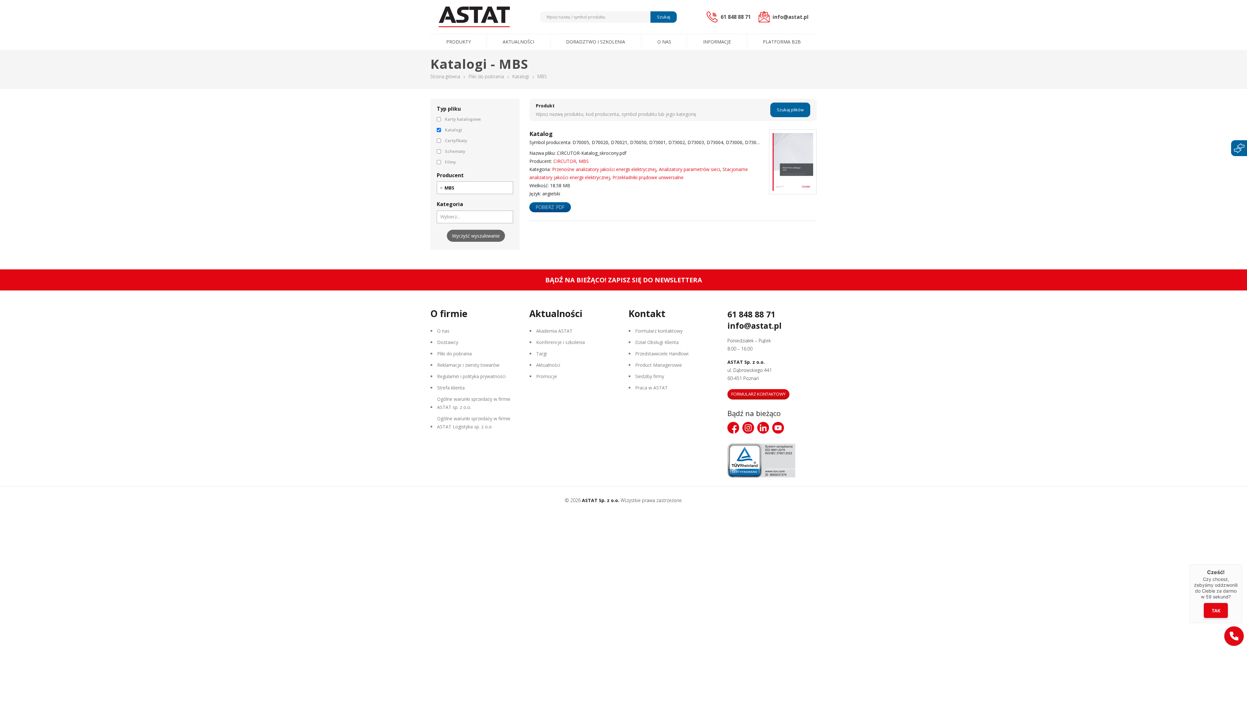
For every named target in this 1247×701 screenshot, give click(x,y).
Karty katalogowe (463, 119)
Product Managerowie (658, 365)
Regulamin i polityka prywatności (471, 376)
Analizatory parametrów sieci (689, 169)
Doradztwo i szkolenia (595, 42)
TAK (1216, 610)
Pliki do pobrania (486, 76)
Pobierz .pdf (550, 207)
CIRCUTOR (564, 161)
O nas (664, 42)
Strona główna (445, 76)
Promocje (546, 376)
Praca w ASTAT (651, 388)
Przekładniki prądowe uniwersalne (648, 177)
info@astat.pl (754, 325)
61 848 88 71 (751, 314)
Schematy (455, 151)
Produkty (458, 42)
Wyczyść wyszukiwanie (476, 236)
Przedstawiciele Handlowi (661, 353)
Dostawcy (447, 342)
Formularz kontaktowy (659, 331)
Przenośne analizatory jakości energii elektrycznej (604, 169)
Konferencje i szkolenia (560, 342)
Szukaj (663, 17)
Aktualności (518, 42)
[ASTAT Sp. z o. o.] (474, 17)
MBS (584, 161)
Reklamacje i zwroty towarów (468, 365)
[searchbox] (459, 187)
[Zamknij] (1242, 564)
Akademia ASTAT (554, 331)
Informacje (717, 42)
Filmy (450, 162)
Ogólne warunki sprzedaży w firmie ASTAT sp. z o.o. (473, 403)
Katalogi (520, 76)
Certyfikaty (456, 140)
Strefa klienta (451, 388)
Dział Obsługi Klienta (657, 342)
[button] (1234, 636)
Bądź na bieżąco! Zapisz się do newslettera (623, 280)
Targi (541, 353)
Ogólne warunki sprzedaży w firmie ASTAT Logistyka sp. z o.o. (473, 422)
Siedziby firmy (649, 376)
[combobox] (475, 187)
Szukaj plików (790, 110)
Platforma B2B (782, 42)
